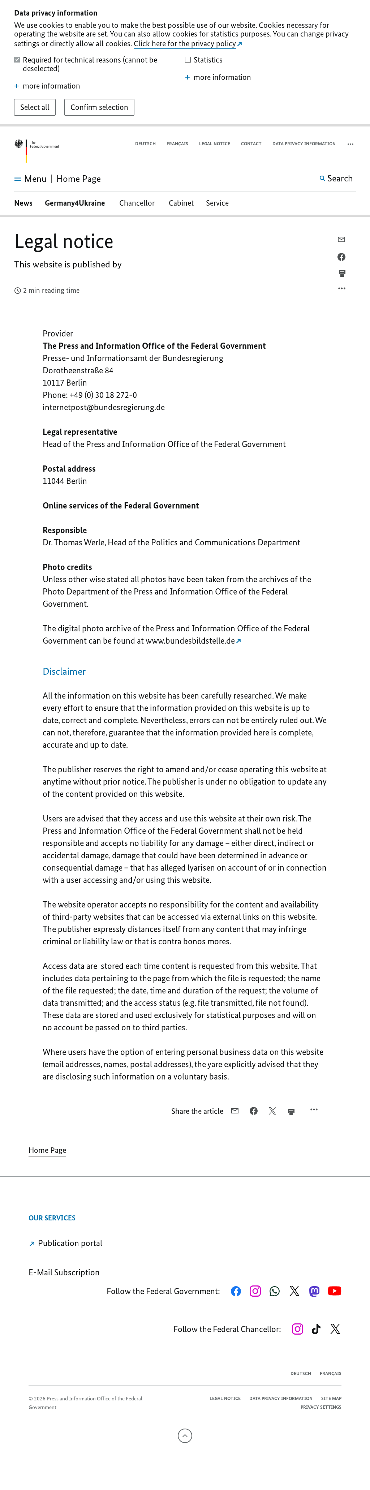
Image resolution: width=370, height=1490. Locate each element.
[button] (351, 144)
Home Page (47, 1150)
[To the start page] (36, 151)
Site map (331, 1398)
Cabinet (181, 203)
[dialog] (185, 63)
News (23, 203)
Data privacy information (304, 143)
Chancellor (137, 203)
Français (177, 143)
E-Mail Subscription (64, 1272)
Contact (251, 143)
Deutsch (145, 143)
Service (217, 203)
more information (51, 86)
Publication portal (69, 1243)
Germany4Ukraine (76, 203)
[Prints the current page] (342, 273)
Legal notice (214, 143)
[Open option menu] (342, 290)
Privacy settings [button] (321, 1407)
